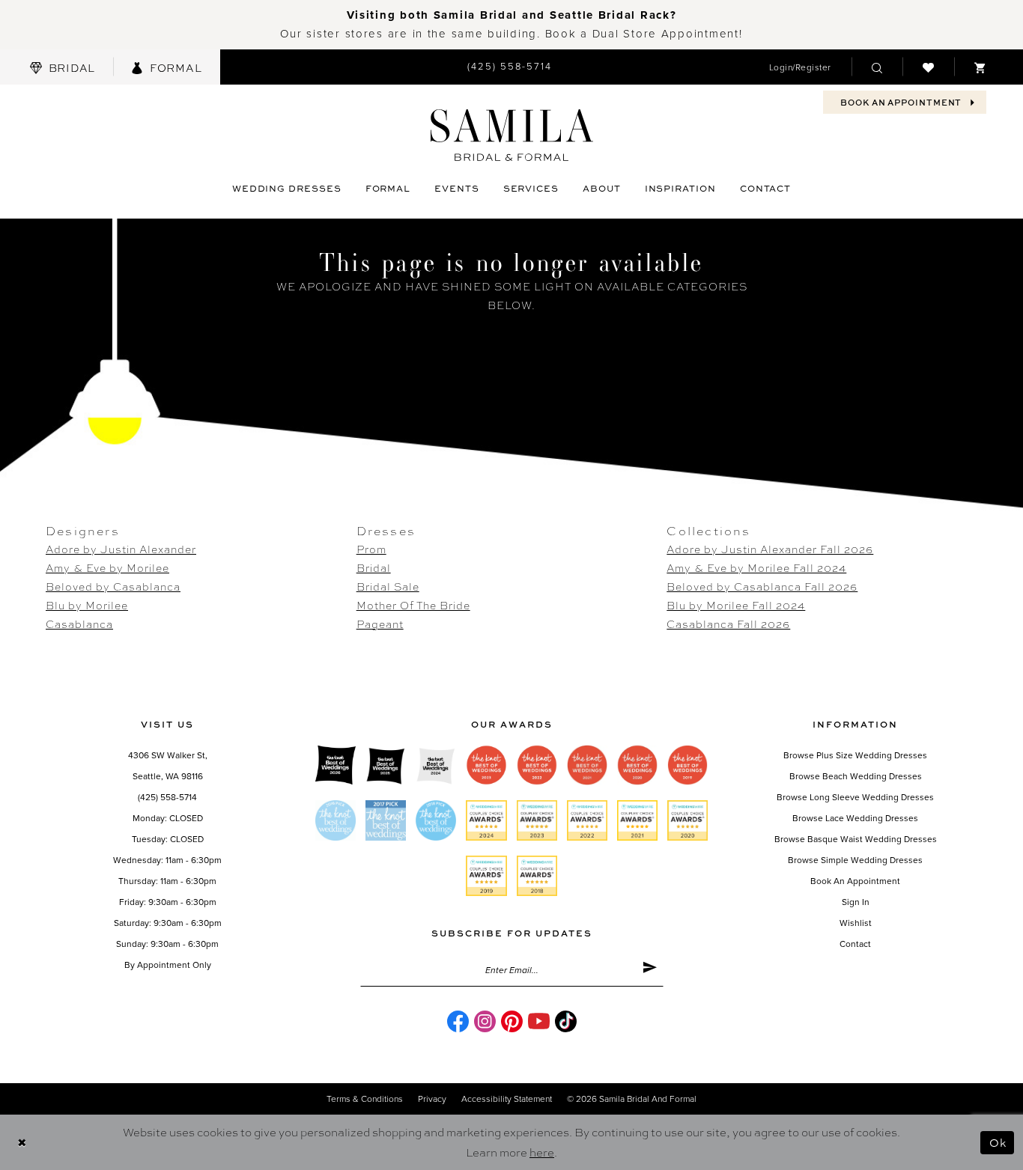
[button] (800, 67)
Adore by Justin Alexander (121, 548)
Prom (371, 548)
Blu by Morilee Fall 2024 (736, 604)
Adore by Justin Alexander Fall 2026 (770, 548)
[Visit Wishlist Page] (928, 66)
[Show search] (877, 66)
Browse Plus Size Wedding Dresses (855, 755)
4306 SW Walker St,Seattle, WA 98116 (167, 765)
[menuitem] (62, 67)
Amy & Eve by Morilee (107, 567)
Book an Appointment (855, 881)
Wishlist (856, 923)
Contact (855, 944)
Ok (998, 1142)
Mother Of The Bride (413, 604)
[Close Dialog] (22, 1143)
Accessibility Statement (506, 1099)
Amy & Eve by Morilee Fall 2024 (756, 567)
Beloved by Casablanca (113, 586)
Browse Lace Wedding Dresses (855, 818)
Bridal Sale (387, 586)
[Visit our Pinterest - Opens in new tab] (512, 1021)
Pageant (380, 623)
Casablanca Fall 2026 (728, 623)
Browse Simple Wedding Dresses (855, 860)
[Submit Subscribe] (650, 970)
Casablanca (79, 623)
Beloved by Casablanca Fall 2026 (762, 586)
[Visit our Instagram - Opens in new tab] (485, 1021)
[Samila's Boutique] (512, 135)
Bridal (373, 567)
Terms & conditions (365, 1099)
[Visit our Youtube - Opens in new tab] (539, 1021)
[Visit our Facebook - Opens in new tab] (458, 1021)
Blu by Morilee (87, 604)
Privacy (432, 1099)
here (541, 1152)
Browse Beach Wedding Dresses (855, 776)
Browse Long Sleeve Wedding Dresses (855, 797)
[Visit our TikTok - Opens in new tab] (566, 1021)
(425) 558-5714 (167, 797)
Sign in (855, 902)
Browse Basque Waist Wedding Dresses (855, 839)
